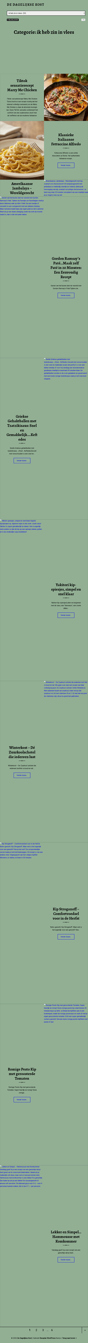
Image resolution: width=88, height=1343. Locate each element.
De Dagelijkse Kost (24, 1338)
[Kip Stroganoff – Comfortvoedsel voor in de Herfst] (22, 844)
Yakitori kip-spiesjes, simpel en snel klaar (66, 589)
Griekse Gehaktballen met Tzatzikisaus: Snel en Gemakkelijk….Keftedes (22, 428)
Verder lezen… (67, 164)
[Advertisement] (44, 58)
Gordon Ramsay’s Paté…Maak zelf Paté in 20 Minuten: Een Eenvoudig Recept (66, 267)
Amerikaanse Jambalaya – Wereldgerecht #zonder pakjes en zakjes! (22, 193)
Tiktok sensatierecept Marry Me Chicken (22, 85)
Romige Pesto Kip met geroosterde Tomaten (22, 1074)
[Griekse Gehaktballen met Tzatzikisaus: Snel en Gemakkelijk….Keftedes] (66, 359)
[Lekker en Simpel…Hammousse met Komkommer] (22, 1167)
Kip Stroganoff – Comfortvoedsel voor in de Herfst (66, 913)
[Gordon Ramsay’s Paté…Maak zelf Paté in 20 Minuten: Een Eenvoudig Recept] (22, 198)
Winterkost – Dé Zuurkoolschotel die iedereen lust (22, 752)
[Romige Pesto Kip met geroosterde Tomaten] (66, 1005)
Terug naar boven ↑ (69, 1338)
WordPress (51, 1338)
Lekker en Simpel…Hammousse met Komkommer (66, 1236)
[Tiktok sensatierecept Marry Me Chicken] (66, 75)
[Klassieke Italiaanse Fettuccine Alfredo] (22, 122)
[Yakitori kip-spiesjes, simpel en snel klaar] (22, 521)
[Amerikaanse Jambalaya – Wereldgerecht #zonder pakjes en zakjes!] (66, 181)
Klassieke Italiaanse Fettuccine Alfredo (66, 139)
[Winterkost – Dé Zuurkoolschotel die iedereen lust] (66, 682)
